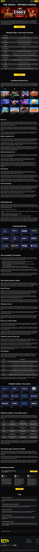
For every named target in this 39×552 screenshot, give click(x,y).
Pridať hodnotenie (33, 471)
